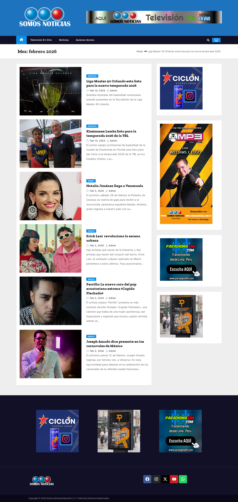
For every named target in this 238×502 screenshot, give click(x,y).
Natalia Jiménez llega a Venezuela (114, 186)
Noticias (64, 39)
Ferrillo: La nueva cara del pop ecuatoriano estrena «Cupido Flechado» (111, 288)
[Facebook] (147, 479)
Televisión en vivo (41, 39)
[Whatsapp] (183, 479)
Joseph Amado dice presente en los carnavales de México (115, 343)
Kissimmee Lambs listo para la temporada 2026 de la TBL (111, 133)
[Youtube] (174, 479)
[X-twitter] (165, 479)
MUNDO (91, 181)
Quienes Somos (85, 39)
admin (113, 90)
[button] (208, 40)
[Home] (21, 40)
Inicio (140, 51)
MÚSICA (91, 231)
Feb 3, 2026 (97, 190)
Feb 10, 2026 (98, 90)
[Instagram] (156, 479)
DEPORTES (92, 76)
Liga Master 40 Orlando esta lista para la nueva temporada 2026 (114, 83)
